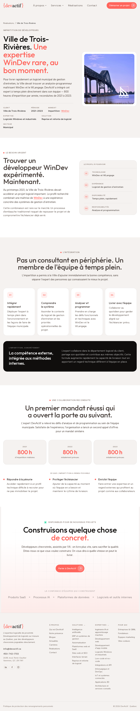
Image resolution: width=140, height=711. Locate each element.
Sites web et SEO (80, 653)
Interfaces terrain (79, 657)
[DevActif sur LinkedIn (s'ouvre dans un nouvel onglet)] (5, 667)
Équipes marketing (126, 637)
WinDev (65, 111)
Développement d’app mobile (102, 646)
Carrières (53, 645)
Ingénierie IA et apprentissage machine (101, 632)
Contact (92, 5)
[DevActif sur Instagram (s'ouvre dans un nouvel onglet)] (18, 667)
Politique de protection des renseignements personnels (28, 706)
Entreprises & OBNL (127, 629)
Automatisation (79, 643)
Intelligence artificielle (77, 630)
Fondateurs (123, 633)
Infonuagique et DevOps (102, 670)
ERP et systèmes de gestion (81, 637)
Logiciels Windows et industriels (103, 653)
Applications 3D (102, 682)
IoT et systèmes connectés (102, 676)
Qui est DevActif (56, 629)
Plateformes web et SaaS (81, 647)
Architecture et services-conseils (103, 687)
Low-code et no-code (103, 659)
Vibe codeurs (124, 641)
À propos (38, 5)
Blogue (52, 637)
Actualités (53, 641)
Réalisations (75, 5)
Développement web (102, 640)
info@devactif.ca (12, 649)
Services (56, 5)
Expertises (102, 625)
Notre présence (56, 633)
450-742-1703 (11, 653)
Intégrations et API (103, 665)
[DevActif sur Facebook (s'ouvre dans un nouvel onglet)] (12, 667)
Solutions (78, 625)
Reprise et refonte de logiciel (80, 662)
